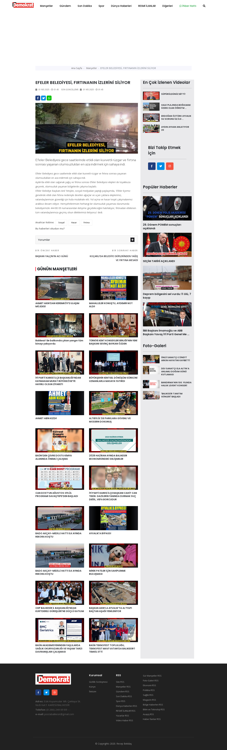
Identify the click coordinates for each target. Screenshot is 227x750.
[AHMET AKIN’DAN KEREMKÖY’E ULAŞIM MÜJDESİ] (59, 287)
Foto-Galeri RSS (151, 680)
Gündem (65, 6)
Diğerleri (167, 6)
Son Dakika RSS (124, 696)
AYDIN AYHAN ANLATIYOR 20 (175, 128)
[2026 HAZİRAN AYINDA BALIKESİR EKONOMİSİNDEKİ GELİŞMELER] (113, 440)
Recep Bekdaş (124, 743)
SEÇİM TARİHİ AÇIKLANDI (159, 261)
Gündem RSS (122, 691)
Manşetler (46, 6)
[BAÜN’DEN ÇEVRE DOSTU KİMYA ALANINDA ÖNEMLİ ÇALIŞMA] (59, 440)
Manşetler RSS (123, 686)
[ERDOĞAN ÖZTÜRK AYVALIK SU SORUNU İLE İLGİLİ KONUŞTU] (151, 117)
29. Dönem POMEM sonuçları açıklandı (162, 226)
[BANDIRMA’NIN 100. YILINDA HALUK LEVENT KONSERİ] (151, 384)
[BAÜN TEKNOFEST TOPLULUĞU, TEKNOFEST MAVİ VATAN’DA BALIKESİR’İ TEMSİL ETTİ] (113, 630)
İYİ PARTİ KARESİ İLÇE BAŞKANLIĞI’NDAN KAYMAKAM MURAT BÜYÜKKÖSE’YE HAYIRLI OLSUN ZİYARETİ (58, 381)
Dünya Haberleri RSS (126, 705)
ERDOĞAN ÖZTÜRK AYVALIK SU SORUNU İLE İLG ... (176, 117)
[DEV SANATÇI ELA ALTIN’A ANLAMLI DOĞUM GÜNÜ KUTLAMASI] (151, 370)
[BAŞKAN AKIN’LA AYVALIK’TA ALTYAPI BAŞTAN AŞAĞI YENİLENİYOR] (113, 592)
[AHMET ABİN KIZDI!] (59, 403)
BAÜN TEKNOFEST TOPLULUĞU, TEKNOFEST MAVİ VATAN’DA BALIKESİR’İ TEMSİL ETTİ (112, 648)
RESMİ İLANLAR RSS (125, 710)
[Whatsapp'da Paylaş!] (49, 98)
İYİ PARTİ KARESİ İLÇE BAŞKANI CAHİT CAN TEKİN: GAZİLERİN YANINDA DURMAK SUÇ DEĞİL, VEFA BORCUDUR (113, 496)
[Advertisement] (113, 36)
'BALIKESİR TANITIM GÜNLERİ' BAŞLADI (171, 395)
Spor (101, 6)
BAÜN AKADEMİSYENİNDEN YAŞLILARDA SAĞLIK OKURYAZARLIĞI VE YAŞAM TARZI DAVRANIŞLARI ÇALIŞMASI (58, 648)
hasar (74, 222)
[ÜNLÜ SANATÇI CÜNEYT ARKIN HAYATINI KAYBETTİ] (151, 359)
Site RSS (120, 681)
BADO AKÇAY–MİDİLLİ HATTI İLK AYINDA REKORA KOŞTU (58, 535)
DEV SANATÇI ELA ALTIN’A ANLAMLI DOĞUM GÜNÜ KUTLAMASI (175, 371)
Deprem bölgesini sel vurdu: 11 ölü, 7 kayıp (167, 296)
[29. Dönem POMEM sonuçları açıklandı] (167, 208)
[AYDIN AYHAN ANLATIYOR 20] (151, 128)
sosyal (61, 222)
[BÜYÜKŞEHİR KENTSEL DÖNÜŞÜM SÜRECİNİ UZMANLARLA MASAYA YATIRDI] (113, 362)
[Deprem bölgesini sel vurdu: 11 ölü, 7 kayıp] (167, 277)
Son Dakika (85, 6)
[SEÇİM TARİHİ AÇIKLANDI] (167, 244)
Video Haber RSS (124, 720)
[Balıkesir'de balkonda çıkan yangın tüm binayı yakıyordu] (59, 325)
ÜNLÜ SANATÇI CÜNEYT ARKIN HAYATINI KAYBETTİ (175, 359)
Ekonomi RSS (149, 685)
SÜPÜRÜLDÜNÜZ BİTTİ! (173, 94)
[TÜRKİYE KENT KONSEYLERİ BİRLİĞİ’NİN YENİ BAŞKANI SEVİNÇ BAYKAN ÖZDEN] (113, 325)
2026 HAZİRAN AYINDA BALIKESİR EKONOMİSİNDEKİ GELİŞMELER (108, 457)
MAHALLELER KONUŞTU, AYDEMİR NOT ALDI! (111, 305)
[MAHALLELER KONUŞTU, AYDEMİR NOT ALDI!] (113, 287)
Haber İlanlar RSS (152, 719)
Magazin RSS (149, 699)
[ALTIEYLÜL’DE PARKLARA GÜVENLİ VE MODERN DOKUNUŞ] (113, 403)
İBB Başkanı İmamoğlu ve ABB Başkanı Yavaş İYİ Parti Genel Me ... (166, 332)
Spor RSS (120, 701)
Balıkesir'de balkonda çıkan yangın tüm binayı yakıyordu (59, 342)
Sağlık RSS (148, 694)
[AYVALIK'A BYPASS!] (113, 518)
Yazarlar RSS (122, 715)
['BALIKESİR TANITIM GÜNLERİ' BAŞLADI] (151, 395)
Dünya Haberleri (121, 6)
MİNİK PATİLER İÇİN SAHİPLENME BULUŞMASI (107, 572)
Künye (92, 686)
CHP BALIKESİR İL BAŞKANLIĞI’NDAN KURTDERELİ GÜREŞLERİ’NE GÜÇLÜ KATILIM (59, 609)
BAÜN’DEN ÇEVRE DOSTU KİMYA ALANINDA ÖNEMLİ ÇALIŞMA (53, 457)
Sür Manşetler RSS (152, 675)
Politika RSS (149, 690)
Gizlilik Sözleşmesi (98, 681)
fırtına (87, 222)
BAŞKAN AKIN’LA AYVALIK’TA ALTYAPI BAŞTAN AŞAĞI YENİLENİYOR (110, 609)
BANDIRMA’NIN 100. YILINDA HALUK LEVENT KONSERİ (176, 384)
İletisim (92, 691)
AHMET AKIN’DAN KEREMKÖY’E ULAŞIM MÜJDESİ (57, 305)
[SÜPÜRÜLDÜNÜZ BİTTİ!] (151, 95)
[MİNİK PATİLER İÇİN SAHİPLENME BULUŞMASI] (113, 555)
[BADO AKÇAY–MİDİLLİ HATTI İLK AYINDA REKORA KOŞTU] (59, 518)
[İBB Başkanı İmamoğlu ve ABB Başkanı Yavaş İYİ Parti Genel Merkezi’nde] (167, 314)
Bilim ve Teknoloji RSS (154, 709)
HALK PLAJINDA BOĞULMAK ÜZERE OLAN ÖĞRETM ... (176, 106)
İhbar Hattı (189, 6)
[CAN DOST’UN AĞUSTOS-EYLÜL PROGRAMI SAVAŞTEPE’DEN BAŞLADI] (59, 477)
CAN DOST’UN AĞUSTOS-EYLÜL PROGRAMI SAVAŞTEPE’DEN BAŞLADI (56, 494)
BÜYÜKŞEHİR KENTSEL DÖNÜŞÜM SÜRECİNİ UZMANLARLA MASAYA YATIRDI (113, 379)
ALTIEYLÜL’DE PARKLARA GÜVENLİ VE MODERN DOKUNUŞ (110, 420)
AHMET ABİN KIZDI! (46, 418)
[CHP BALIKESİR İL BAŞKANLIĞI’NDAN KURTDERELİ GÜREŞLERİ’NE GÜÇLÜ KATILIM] (59, 592)
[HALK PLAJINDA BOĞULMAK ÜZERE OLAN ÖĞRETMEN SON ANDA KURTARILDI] (151, 106)
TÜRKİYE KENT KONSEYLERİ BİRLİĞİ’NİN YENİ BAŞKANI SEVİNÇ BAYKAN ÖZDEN (113, 342)
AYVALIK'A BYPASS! (100, 533)
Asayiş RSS (148, 714)
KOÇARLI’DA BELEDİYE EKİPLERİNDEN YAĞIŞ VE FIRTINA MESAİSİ (114, 255)
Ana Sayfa (76, 68)
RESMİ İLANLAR (147, 6)
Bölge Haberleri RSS (153, 704)
